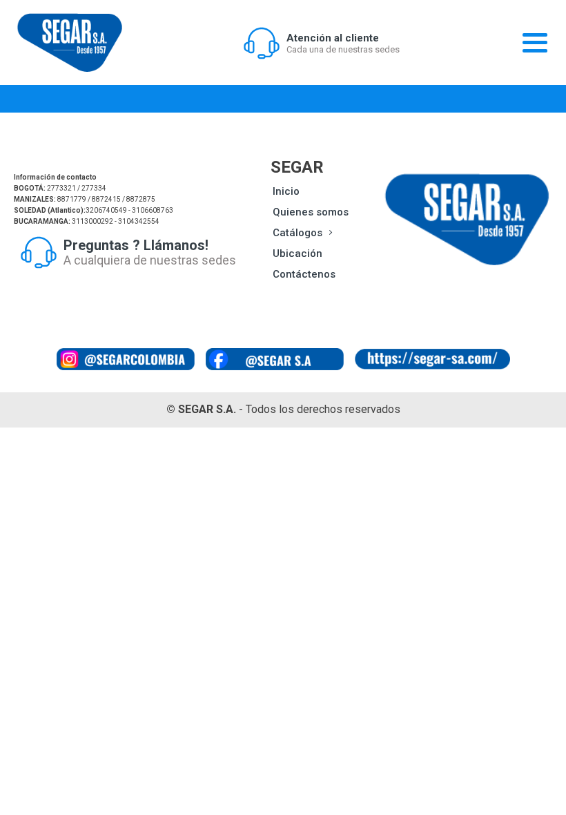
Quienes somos (311, 212)
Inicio (286, 191)
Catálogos (297, 233)
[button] (321, 43)
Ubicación (297, 253)
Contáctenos (304, 274)
